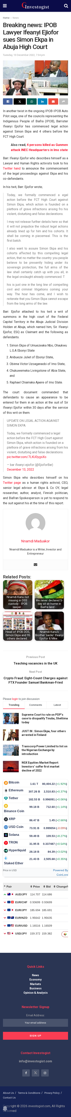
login (15, 698)
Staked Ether (13, 863)
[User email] (35, 565)
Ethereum (16, 790)
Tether (13, 798)
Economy (35, 979)
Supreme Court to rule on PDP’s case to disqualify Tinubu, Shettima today (45, 718)
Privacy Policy (52, 1092)
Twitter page (12, 483)
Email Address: (35, 1015)
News (16, 18)
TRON (13, 842)
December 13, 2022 (20, 469)
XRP (12, 819)
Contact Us (9, 1097)
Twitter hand (12, 168)
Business (36, 988)
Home (6, 18)
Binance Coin (14, 811)
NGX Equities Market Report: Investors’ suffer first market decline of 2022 (40, 766)
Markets (35, 984)
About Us (8, 1092)
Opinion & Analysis (35, 992)
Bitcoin (14, 782)
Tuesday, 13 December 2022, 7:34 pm (24, 54)
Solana (14, 834)
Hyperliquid (17, 850)
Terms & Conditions (29, 1092)
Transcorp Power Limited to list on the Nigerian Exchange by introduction (44, 750)
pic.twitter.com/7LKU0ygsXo (26, 457)
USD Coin (16, 827)
